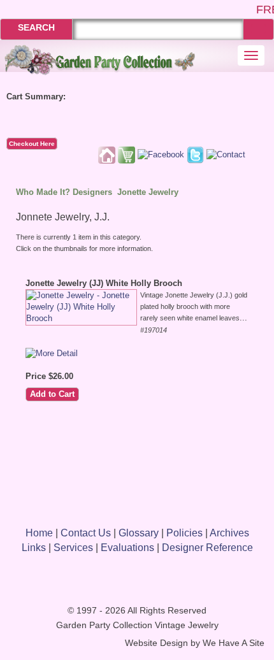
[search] (258, 29)
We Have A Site (233, 643)
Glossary (139, 532)
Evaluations (127, 547)
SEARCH (36, 27)
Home (39, 532)
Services (73, 547)
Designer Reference (207, 547)
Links (34, 547)
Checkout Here (32, 143)
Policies (184, 532)
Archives (229, 532)
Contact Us (86, 532)
